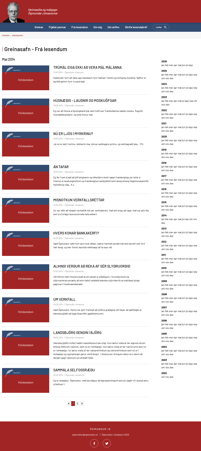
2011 (163, 254)
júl (187, 65)
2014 (164, 215)
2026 (164, 61)
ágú (191, 65)
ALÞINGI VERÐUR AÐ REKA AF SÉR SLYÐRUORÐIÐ (91, 266)
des (171, 78)
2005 (164, 333)
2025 (164, 70)
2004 (164, 346)
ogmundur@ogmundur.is (85, 434)
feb (167, 65)
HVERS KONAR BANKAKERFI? (76, 233)
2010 (163, 267)
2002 (164, 373)
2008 (164, 294)
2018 (163, 162)
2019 (163, 149)
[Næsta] (82, 403)
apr (176, 65)
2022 (164, 110)
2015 (163, 202)
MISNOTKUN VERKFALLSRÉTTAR (78, 200)
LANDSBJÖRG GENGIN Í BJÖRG (77, 332)
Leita (158, 27)
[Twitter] (107, 443)
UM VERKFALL (64, 299)
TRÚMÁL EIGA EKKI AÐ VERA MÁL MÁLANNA (87, 67)
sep (195, 74)
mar (171, 65)
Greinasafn (17, 35)
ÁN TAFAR (61, 167)
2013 (163, 228)
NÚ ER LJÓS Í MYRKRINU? (73, 133)
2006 (164, 320)
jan (163, 65)
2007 (164, 307)
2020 (164, 136)
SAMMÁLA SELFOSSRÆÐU (74, 370)
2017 (163, 175)
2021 (163, 123)
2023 (164, 97)
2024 (164, 83)
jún (184, 65)
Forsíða (5, 35)
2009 (164, 281)
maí (180, 65)
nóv (167, 78)
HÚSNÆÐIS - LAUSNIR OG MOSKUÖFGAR (84, 100)
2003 (164, 359)
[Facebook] (94, 443)
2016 (163, 189)
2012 (163, 241)
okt (163, 78)
